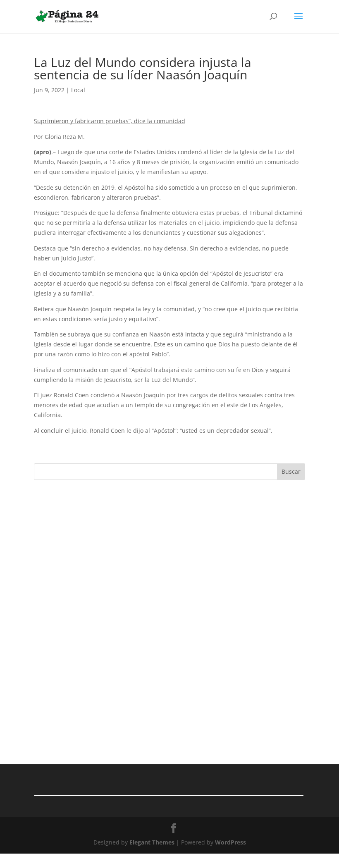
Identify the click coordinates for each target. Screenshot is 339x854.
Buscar (291, 471)
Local (78, 90)
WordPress (230, 842)
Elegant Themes (151, 842)
